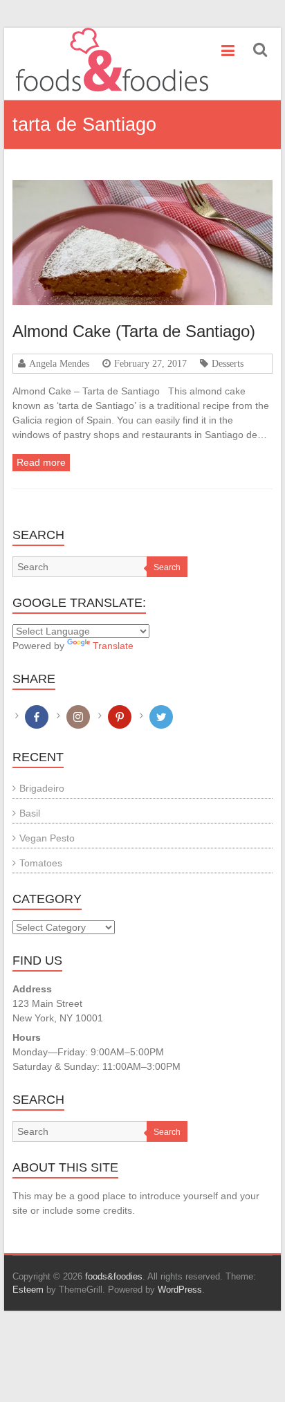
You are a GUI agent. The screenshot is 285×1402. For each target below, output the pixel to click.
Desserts (227, 363)
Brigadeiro (41, 788)
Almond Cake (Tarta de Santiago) (133, 331)
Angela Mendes (59, 363)
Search (167, 567)
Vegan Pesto (47, 838)
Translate (113, 645)
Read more (41, 462)
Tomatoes (40, 862)
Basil (29, 813)
